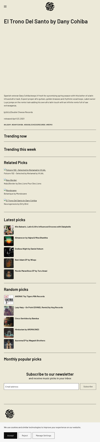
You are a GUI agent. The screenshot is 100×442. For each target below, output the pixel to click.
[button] (5, 6)
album (8, 125)
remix (50, 125)
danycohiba (18, 125)
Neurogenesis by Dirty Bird (16, 204)
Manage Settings (43, 435)
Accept (10, 435)
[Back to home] (50, 6)
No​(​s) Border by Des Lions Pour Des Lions (22, 183)
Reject (25, 435)
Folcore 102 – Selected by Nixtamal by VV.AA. (24, 173)
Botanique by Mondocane (15, 193)
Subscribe (88, 386)
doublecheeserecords (35, 125)
